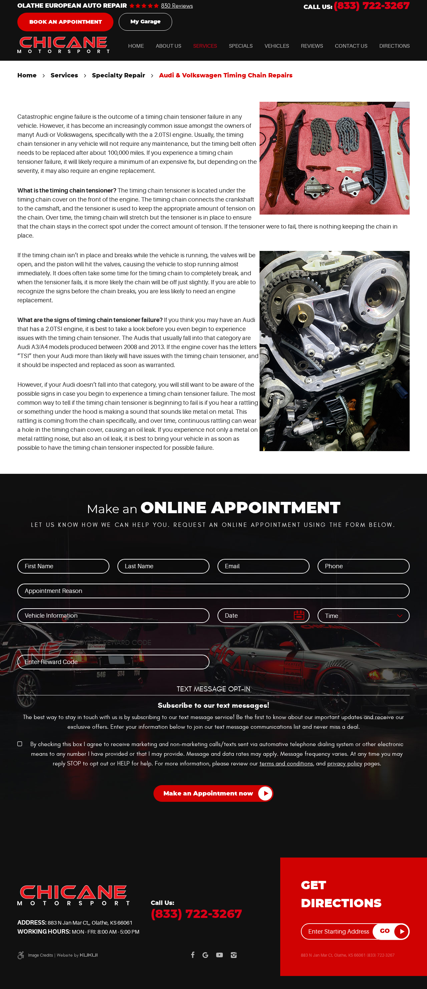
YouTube (219, 955)
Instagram (234, 955)
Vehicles (277, 46)
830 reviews (177, 6)
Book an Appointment (65, 22)
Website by (77, 955)
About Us (168, 46)
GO (385, 931)
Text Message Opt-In (213, 689)
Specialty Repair (118, 76)
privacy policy (344, 763)
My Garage (145, 21)
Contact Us (351, 46)
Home (136, 46)
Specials (241, 46)
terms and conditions (286, 763)
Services (205, 46)
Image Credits (40, 955)
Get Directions (341, 895)
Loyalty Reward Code (113, 642)
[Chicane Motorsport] (63, 45)
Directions (394, 46)
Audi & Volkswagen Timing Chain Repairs (226, 76)
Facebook (192, 955)
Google (205, 955)
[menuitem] (136, 46)
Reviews (312, 46)
